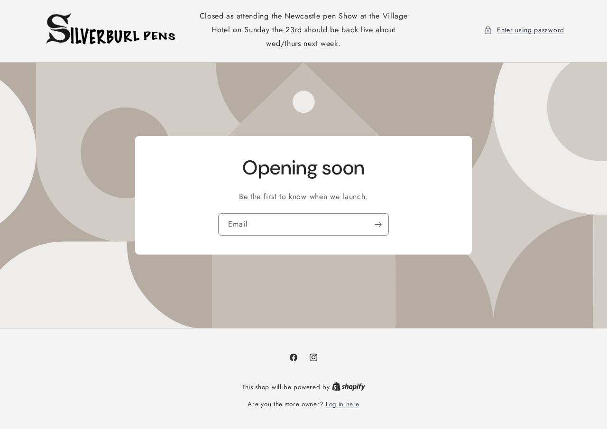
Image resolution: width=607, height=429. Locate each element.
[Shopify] (348, 387)
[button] (524, 30)
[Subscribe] (378, 224)
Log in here (342, 404)
